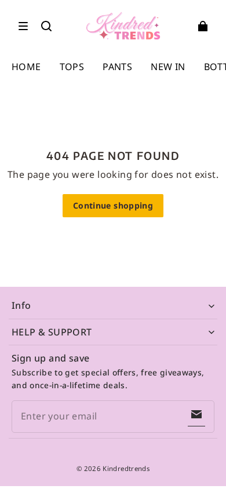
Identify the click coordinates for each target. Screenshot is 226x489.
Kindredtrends (126, 468)
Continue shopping (113, 205)
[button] (23, 26)
